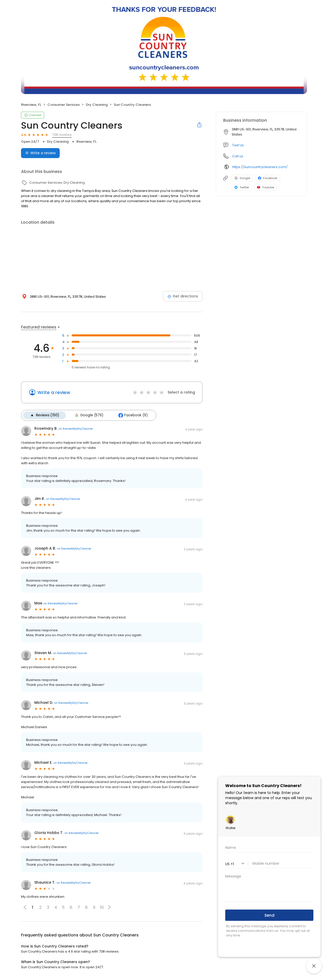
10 (102, 907)
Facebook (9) (136, 415)
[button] (109, 907)
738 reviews (62, 134)
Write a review (43, 153)
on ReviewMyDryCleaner (75, 429)
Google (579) (91, 415)
